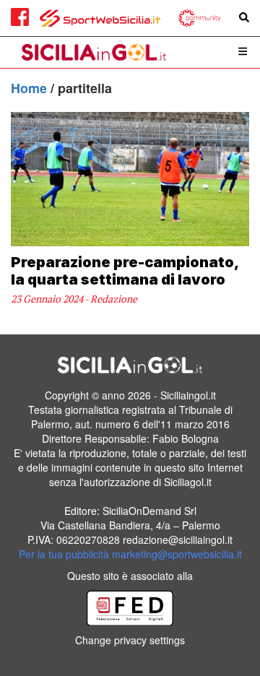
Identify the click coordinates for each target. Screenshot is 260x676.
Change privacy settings (130, 640)
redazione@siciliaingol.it (178, 539)
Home (31, 88)
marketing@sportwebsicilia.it (177, 554)
